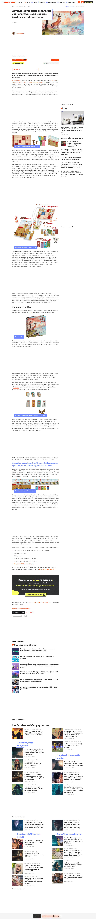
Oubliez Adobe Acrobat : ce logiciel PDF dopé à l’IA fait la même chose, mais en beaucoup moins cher (72, 129)
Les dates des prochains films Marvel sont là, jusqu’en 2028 (71, 158)
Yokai (29, 312)
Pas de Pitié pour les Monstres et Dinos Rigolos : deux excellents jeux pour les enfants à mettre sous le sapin (39, 665)
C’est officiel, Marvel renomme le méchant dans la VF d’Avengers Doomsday (73, 763)
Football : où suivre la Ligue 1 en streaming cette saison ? (73, 745)
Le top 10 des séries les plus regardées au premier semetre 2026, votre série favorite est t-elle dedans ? (72, 173)
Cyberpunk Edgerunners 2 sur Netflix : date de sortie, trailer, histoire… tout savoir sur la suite (73, 733)
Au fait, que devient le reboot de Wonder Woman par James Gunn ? (73, 864)
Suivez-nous (55, 60)
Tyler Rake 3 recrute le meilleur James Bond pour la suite (73, 877)
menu (20, 2)
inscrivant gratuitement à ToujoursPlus (39, 602)
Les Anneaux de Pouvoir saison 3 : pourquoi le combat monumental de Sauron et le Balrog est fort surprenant (72, 151)
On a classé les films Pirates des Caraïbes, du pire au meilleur (33, 763)
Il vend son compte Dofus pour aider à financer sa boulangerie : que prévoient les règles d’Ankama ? (73, 853)
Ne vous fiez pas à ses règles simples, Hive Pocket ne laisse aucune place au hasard (39, 680)
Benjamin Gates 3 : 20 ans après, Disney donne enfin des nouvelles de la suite (33, 733)
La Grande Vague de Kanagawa (36, 82)
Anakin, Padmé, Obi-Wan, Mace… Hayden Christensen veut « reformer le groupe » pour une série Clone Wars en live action (34, 825)
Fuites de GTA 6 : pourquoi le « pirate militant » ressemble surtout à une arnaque (33, 880)
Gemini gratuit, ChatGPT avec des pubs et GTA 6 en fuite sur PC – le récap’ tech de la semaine (34, 777)
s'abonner (89, 2)
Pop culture (70, 6)
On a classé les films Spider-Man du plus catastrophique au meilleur (74, 144)
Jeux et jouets (80, 6)
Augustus (16, 388)
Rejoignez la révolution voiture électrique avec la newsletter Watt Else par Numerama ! (37, 649)
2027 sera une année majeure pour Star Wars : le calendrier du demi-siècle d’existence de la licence (73, 777)
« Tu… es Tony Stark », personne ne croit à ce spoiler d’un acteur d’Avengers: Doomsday (72, 825)
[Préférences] (82, 2)
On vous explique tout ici (46, 569)
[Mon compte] (79, 2)
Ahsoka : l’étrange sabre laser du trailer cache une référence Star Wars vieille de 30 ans (73, 840)
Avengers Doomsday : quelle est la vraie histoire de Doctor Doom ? (33, 788)
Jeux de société (17, 616)
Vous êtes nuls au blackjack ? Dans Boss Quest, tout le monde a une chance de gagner (39, 672)
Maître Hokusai (16, 80)
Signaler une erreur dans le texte (21, 608)
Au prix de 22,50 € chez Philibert (23, 564)
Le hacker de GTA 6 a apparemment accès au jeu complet (34, 855)
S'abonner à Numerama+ (34, 594)
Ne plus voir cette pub (18, 56)
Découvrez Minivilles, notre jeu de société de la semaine (37, 657)
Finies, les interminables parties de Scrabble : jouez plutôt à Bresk (39, 688)
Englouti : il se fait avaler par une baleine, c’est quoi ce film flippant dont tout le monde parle (73, 789)
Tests (26, 616)
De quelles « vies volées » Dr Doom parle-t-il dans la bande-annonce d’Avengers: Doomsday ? (34, 751)
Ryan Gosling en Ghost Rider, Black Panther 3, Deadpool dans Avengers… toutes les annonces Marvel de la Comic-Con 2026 (71, 165)
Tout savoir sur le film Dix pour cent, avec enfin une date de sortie (33, 842)
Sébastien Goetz (20, 33)
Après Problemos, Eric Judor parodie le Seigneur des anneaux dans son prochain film (33, 868)
